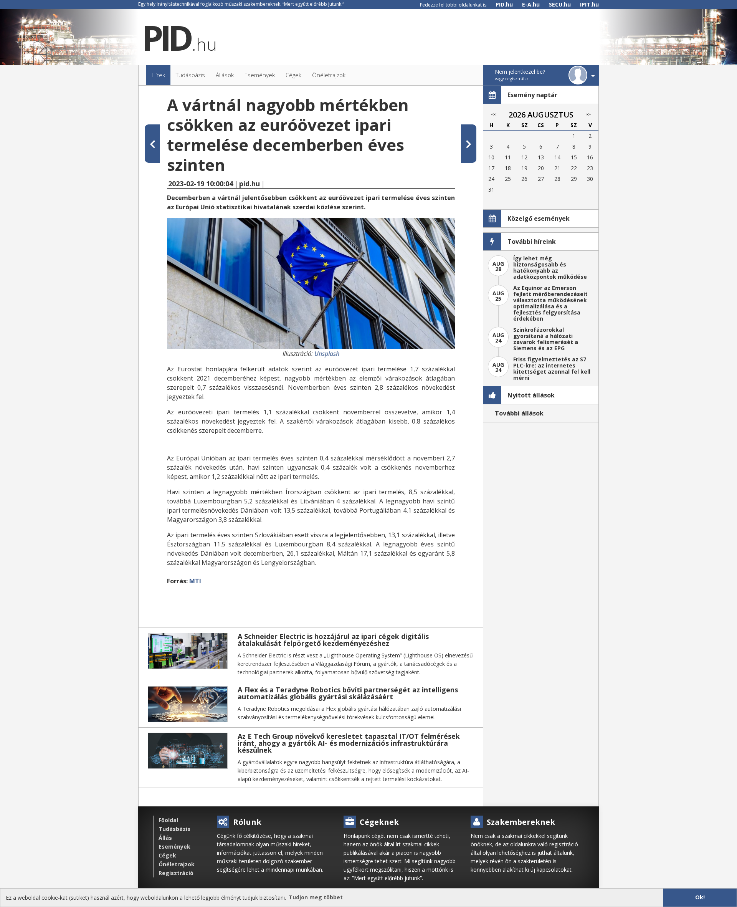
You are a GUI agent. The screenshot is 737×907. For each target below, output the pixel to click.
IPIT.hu (589, 4)
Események (174, 846)
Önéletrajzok (177, 864)
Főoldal (168, 820)
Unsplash (326, 353)
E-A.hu (531, 4)
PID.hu (504, 4)
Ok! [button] (700, 897)
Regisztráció (176, 873)
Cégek (167, 855)
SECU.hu (560, 4)
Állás (165, 837)
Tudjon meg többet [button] (316, 897)
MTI (195, 581)
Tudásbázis (174, 829)
